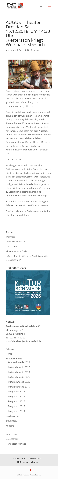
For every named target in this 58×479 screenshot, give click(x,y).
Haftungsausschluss (16, 443)
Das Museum (12, 415)
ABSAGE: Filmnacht (16, 241)
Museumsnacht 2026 (17, 251)
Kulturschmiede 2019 (19, 386)
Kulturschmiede (14, 358)
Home (9, 353)
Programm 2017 (16, 396)
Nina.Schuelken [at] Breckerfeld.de (23, 341)
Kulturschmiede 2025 (19, 367)
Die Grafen (11, 246)
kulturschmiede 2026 (19, 362)
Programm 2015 (16, 406)
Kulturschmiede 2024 (19, 372)
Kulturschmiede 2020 (19, 381)
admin (13, 50)
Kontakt (10, 425)
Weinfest (10, 236)
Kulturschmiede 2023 (19, 376)
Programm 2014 (16, 411)
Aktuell (37, 50)
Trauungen (11, 420)
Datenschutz (12, 438)
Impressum (11, 433)
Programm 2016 (16, 401)
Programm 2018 (16, 391)
